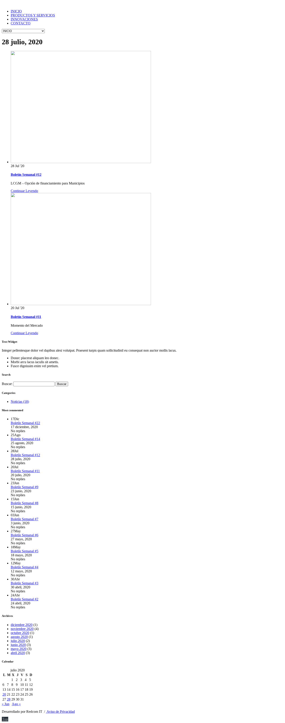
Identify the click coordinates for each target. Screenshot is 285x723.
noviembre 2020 (22, 629)
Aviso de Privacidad (60, 711)
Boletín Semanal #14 (25, 439)
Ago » (16, 704)
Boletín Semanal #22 (25, 423)
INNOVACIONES (24, 19)
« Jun (5, 704)
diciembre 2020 (22, 625)
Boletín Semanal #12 (26, 174)
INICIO (16, 11)
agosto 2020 (19, 637)
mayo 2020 (18, 649)
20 (4, 694)
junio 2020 (18, 645)
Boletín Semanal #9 (24, 487)
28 (8, 699)
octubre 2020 (20, 633)
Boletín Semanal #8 (24, 503)
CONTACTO (21, 23)
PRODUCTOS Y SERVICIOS (33, 15)
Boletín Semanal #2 (24, 599)
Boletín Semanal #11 (26, 317)
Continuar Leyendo (24, 191)
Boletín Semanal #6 (24, 535)
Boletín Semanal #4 (24, 567)
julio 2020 (18, 641)
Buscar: (7, 384)
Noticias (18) (20, 401)
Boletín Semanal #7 (24, 519)
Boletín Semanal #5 (24, 551)
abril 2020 (18, 653)
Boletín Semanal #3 (24, 583)
